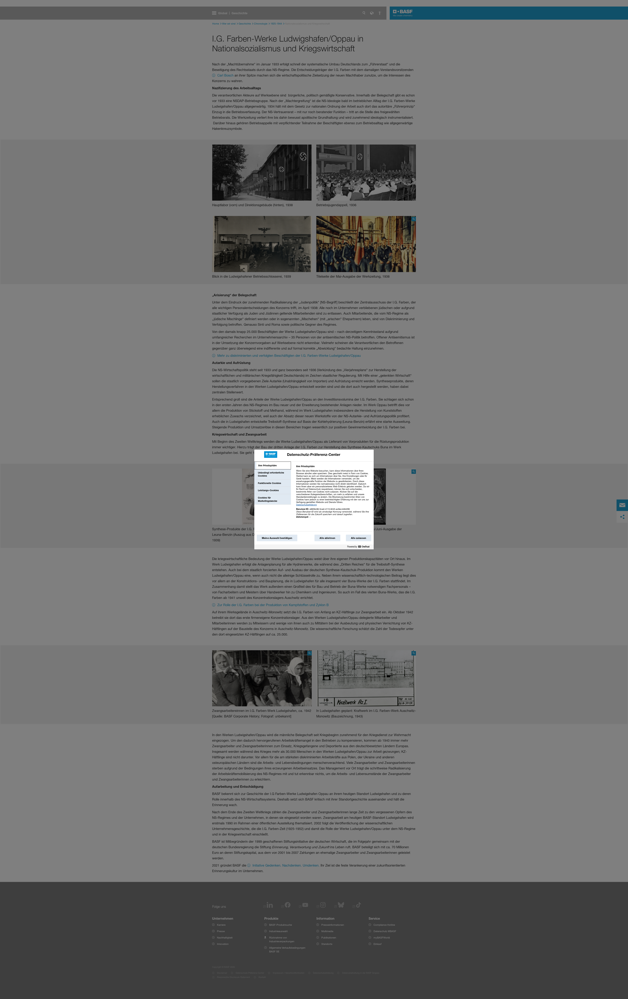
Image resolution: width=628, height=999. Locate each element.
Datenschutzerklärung (306, 504)
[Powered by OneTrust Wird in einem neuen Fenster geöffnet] (359, 547)
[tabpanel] (334, 493)
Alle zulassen (358, 538)
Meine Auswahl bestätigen (277, 538)
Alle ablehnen (327, 538)
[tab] (273, 465)
